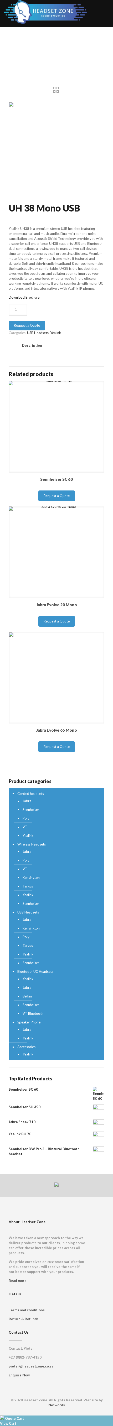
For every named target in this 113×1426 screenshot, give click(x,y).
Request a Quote (27, 325)
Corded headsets (30, 793)
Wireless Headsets (31, 844)
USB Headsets (38, 333)
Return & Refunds (24, 1319)
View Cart (8, 1423)
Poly (26, 818)
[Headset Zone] (45, 8)
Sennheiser (31, 809)
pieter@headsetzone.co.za (31, 1366)
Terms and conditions (27, 1310)
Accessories (26, 1047)
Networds (56, 1405)
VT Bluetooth (33, 1013)
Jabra (27, 801)
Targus (28, 886)
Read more (18, 1281)
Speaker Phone (28, 1022)
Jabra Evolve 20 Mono (56, 604)
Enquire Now (19, 1375)
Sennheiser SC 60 (56, 479)
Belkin (27, 996)
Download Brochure (24, 297)
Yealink (55, 333)
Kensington (31, 877)
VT (25, 827)
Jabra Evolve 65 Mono (56, 730)
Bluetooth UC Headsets (35, 971)
